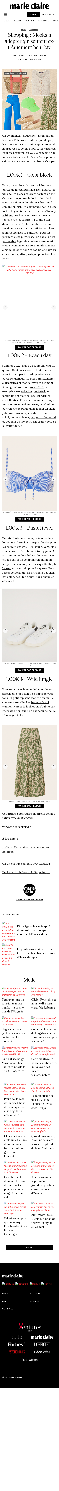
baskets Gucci (40, 702)
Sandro (26, 219)
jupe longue (25, 693)
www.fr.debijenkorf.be (16, 827)
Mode (7, 20)
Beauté (17, 20)
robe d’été (36, 387)
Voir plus (30, 1247)
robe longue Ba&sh (33, 391)
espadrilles (43, 395)
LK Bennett (25, 400)
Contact (34, 1301)
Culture (29, 20)
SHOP (33, 14)
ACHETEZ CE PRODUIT (29, 347)
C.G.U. (5, 1293)
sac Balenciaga (42, 250)
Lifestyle (43, 20)
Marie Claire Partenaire (33, 55)
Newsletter (48, 14)
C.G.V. (5, 1301)
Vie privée (7, 1308)
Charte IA (34, 1293)
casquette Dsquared (43, 417)
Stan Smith (27, 577)
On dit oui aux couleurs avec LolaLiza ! (27, 863)
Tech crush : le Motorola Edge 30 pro (26, 872)
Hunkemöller (46, 378)
